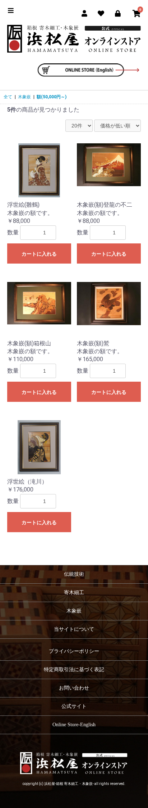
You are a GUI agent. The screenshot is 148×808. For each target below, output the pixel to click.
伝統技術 (74, 574)
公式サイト (74, 706)
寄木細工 (74, 592)
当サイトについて (74, 629)
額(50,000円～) (51, 96)
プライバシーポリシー (74, 651)
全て (8, 96)
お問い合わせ (74, 688)
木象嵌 (24, 96)
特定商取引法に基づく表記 (74, 669)
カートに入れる (39, 254)
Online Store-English (74, 724)
